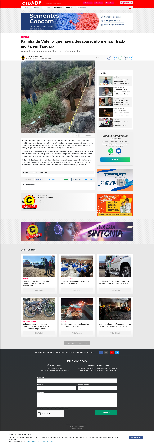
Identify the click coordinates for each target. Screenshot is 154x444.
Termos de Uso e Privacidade (77, 427)
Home (26, 7)
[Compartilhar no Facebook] (109, 58)
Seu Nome (40, 377)
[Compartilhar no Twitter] (115, 58)
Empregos (82, 7)
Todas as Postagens (76, 343)
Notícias (57, 7)
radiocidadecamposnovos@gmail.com (57, 370)
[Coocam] (77, 21)
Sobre (36, 7)
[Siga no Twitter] (117, 352)
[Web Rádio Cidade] (77, 231)
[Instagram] (39, 201)
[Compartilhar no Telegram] (126, 58)
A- (70, 135)
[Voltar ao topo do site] (151, 266)
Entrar (115, 159)
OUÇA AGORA (126, 3)
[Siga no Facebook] (101, 352)
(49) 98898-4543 (56, 368)
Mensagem (41, 392)
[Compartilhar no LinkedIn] (131, 58)
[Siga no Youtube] (112, 352)
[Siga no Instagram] (106, 352)
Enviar (105, 412)
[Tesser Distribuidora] (115, 179)
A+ (76, 135)
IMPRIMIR (88, 135)
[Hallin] (115, 205)
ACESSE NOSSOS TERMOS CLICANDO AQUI (40, 441)
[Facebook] (44, 201)
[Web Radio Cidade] (32, 3)
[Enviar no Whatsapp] (120, 58)
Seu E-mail (41, 385)
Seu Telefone (83, 385)
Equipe (47, 7)
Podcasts (69, 7)
